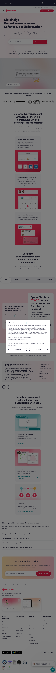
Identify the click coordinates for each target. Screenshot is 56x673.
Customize (18, 349)
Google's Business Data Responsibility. (17, 339)
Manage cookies (12, 345)
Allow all (38, 349)
